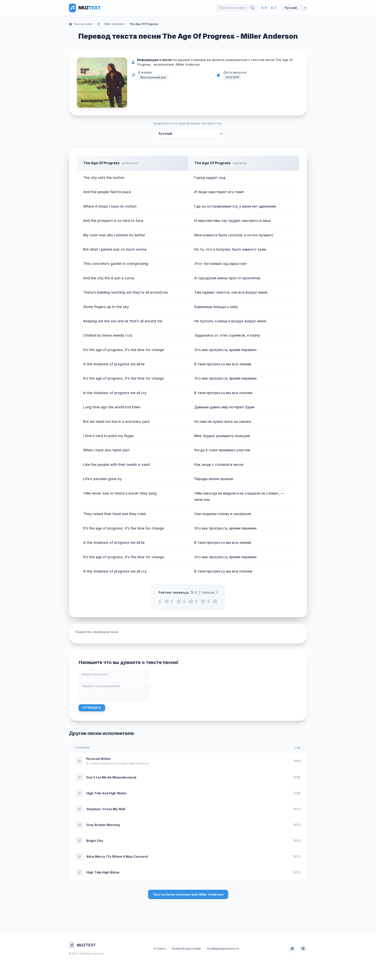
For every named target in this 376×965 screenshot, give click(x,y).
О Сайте (160, 948)
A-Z (273, 7)
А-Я (264, 7)
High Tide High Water (103, 872)
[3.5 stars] (197, 601)
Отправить (91, 707)
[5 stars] (215, 601)
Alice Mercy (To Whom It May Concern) (117, 856)
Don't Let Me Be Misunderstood (111, 777)
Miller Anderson (114, 24)
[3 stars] (191, 601)
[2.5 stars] (185, 601)
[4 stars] (203, 601)
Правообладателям (186, 948)
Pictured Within (98, 759)
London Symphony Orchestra (108, 763)
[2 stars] (179, 601)
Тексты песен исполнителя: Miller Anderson (188, 894)
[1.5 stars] (172, 601)
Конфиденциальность (223, 948)
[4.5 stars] (209, 601)
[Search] (252, 8)
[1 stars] (166, 601)
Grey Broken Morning (103, 825)
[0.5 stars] (160, 601)
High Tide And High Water (106, 793)
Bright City (94, 841)
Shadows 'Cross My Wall (105, 809)
